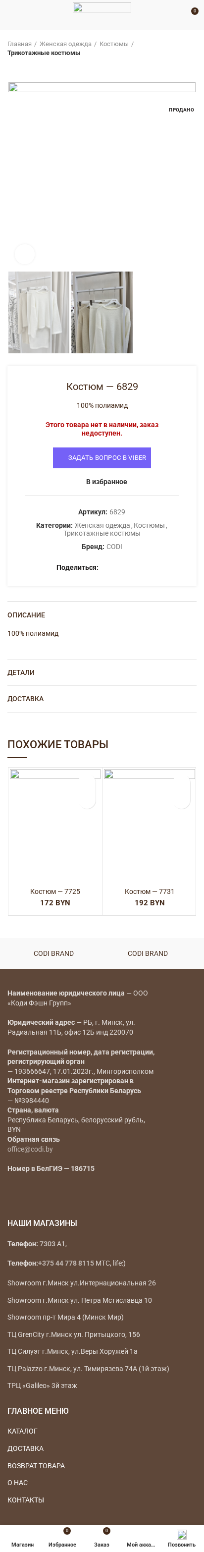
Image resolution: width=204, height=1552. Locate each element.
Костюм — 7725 (55, 891)
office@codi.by (30, 1149)
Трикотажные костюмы (44, 52)
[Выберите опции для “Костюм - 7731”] (181, 800)
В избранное (106, 481)
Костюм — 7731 (150, 891)
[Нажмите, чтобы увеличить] (25, 254)
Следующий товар (32, 67)
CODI (114, 547)
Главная (19, 44)
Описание (26, 615)
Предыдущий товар (12, 67)
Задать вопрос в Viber (107, 457)
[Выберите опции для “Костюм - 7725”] (87, 800)
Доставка (25, 699)
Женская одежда (66, 44)
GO (176, 15)
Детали (21, 672)
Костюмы (114, 44)
